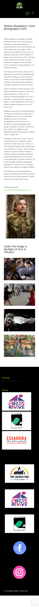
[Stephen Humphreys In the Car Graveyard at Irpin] (19, 280)
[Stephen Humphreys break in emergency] (19, 331)
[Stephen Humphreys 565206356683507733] (19, 356)
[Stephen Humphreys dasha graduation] (19, 305)
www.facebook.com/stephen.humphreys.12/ (17, 190)
